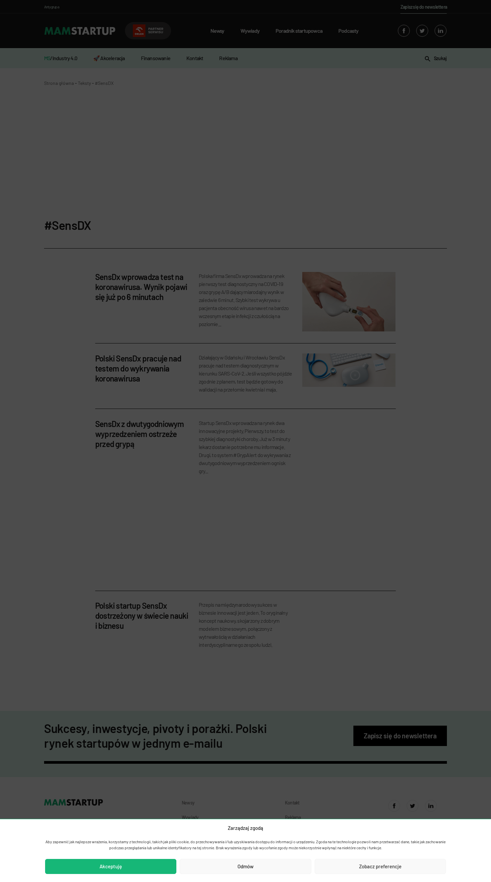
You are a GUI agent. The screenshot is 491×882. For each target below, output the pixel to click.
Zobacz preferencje (380, 866)
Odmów (245, 866)
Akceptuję (111, 866)
